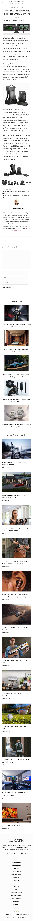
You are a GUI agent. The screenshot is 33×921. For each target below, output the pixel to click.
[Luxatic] (16, 2)
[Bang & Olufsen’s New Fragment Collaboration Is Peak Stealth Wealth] (16, 388)
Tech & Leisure (18, 7)
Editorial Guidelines (16, 892)
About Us (16, 886)
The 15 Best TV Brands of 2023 (13, 826)
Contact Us (16, 904)
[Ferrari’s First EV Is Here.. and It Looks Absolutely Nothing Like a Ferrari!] (16, 363)
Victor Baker (8, 20)
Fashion (16, 881)
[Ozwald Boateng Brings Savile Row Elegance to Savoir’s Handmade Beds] (16, 338)
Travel (16, 869)
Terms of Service (16, 898)
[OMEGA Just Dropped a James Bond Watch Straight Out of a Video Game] (16, 313)
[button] (31, 2)
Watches (16, 878)
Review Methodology (17, 895)
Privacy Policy (16, 901)
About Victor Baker (17, 209)
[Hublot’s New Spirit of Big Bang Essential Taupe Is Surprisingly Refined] (16, 413)
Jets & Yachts (16, 866)
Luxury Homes (16, 875)
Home (11, 7)
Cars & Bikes (16, 863)
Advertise (16, 889)
